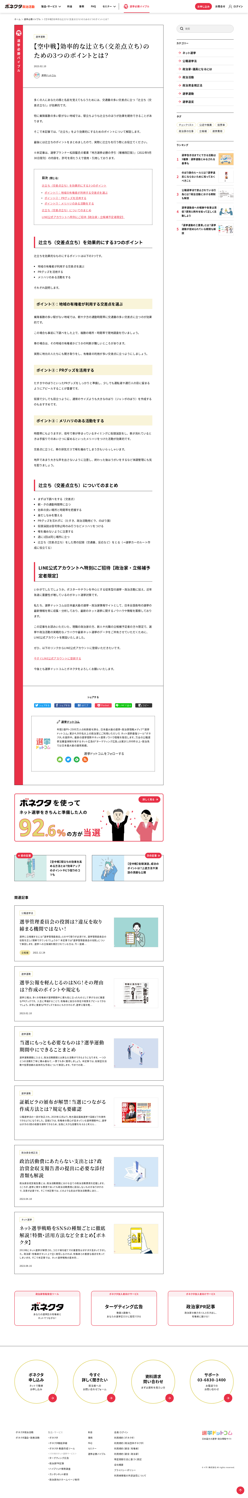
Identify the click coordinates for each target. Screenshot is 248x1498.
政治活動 (188, 77)
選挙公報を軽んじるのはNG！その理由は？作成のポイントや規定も (62, 986)
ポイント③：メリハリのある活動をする (69, 203)
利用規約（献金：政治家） (126, 1453)
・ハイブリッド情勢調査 (59, 1468)
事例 (81, 6)
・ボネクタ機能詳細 (57, 1443)
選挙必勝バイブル (97, 1453)
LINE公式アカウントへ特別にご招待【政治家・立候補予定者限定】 (83, 217)
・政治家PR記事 (56, 1463)
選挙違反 (188, 101)
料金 (69, 6)
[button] (181, 28)
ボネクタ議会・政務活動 (28, 1437)
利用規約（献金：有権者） (126, 1448)
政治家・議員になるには (197, 69)
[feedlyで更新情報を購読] (77, 759)
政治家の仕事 (186, 131)
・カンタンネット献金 (58, 1474)
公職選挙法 (27, 913)
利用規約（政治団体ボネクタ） (129, 1443)
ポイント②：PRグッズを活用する (65, 198)
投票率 (221, 124)
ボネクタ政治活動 (25, 1432)
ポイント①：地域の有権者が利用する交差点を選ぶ (76, 193)
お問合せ (220, 6)
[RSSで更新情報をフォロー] (85, 759)
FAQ (93, 6)
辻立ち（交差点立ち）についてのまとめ (66, 210)
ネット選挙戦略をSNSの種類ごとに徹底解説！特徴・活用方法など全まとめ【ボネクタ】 (63, 1235)
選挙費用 (217, 131)
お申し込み (203, 6)
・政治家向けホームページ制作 (64, 1479)
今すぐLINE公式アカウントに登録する (57, 658)
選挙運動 (40, 36)
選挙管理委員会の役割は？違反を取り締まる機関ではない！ (61, 925)
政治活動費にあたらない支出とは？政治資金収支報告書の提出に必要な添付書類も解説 (62, 1168)
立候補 (25, 952)
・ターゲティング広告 (58, 1457)
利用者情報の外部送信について (130, 1475)
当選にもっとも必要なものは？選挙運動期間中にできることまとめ (62, 1046)
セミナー (92, 1448)
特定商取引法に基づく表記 (128, 1459)
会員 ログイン (121, 1432)
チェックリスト (186, 124)
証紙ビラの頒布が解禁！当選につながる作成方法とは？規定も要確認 (63, 1105)
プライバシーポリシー (125, 1470)
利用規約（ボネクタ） (124, 1437)
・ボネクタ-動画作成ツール (61, 1448)
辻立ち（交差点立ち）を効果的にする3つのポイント (74, 185)
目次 (45, 177)
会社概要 (119, 1464)
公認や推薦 (205, 124)
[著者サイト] (60, 759)
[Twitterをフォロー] (68, 759)
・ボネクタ (53, 1437)
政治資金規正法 (29, 1152)
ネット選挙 (26, 1219)
